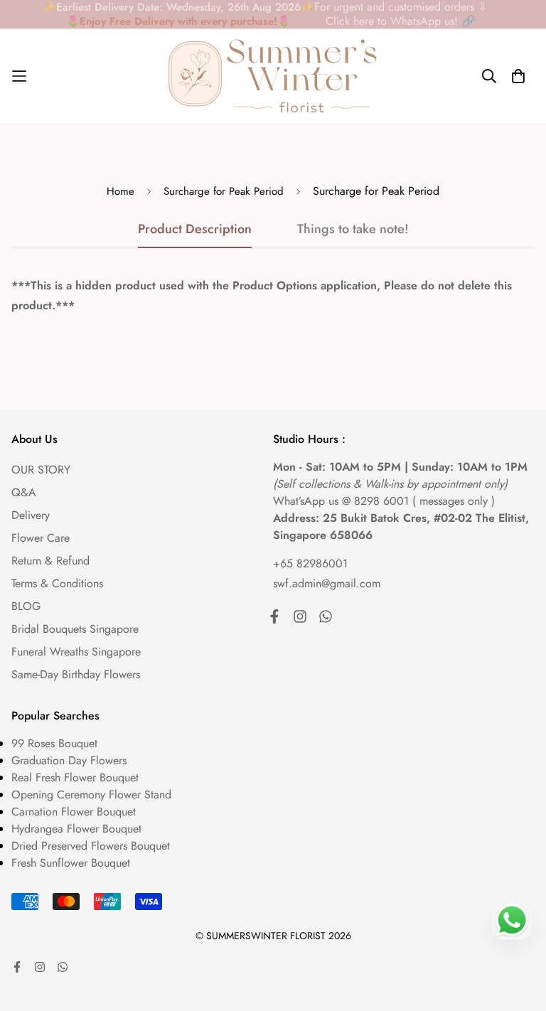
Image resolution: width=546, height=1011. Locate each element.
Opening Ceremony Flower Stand (91, 794)
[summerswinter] (273, 76)
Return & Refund (50, 560)
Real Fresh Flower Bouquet (75, 777)
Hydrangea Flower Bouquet (76, 828)
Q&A (23, 492)
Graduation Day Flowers (69, 760)
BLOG (26, 606)
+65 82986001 (310, 563)
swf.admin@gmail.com (326, 583)
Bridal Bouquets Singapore (75, 629)
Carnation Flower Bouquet (73, 811)
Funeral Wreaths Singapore (76, 651)
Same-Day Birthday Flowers (75, 674)
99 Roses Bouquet (54, 743)
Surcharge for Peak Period (224, 191)
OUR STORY (40, 469)
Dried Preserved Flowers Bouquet (90, 846)
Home (120, 191)
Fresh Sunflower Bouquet (70, 863)
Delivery (30, 515)
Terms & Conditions (57, 583)
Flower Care (40, 538)
